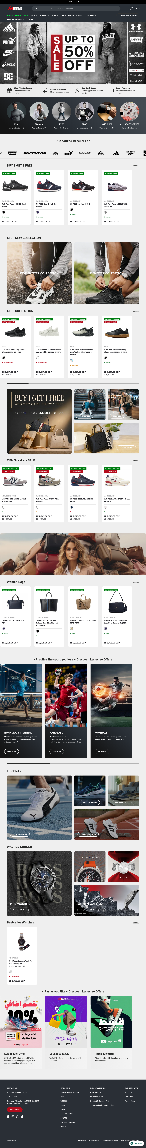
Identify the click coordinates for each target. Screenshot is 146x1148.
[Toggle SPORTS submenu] (95, 15)
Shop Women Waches (88, 910)
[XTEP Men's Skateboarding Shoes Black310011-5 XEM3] (117, 331)
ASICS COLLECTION (90, 802)
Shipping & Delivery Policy (100, 1101)
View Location (15, 1110)
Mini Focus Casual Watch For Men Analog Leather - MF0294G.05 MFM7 (20, 963)
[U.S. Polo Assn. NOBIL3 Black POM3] (15, 185)
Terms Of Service (96, 1097)
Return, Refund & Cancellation (102, 1105)
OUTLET (30, 19)
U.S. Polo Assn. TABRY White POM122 (48, 500)
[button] (138, 8)
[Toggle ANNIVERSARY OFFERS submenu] (27, 15)
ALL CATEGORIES (75, 15)
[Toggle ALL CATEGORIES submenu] (84, 15)
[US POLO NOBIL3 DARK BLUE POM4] (83, 480)
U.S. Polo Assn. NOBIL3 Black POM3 (14, 205)
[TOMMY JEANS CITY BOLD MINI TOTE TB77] (83, 602)
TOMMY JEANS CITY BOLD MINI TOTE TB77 (83, 621)
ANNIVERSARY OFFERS (16, 15)
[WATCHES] (107, 111)
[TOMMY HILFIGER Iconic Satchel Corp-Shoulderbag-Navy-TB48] (49, 602)
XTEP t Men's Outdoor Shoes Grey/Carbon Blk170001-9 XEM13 (81, 352)
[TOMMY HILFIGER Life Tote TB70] (15, 602)
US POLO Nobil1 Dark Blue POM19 (46, 205)
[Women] (39, 111)
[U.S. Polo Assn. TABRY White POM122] (49, 480)
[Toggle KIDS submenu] (57, 15)
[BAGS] (84, 111)
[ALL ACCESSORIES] (129, 111)
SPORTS (90, 15)
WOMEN (43, 15)
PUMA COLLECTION (20, 834)
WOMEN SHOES (84, 416)
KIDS (54, 15)
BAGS (63, 15)
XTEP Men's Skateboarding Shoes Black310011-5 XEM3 (115, 350)
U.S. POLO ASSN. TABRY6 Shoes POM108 (117, 500)
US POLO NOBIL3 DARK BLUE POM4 (81, 500)
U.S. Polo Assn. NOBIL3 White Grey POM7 (116, 205)
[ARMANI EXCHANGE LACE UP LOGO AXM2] (15, 480)
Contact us (129, 1097)
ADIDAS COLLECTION (88, 834)
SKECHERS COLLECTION (123, 802)
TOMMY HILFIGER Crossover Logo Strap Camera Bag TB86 (115, 621)
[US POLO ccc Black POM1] (83, 185)
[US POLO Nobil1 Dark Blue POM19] (49, 185)
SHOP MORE (11, 751)
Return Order (130, 1101)
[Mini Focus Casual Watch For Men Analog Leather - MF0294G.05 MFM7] (22, 942)
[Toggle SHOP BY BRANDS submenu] (23, 19)
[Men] (16, 111)
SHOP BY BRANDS (14, 19)
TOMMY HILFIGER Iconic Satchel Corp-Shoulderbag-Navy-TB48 (47, 623)
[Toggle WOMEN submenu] (48, 15)
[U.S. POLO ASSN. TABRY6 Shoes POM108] (117, 480)
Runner (13, 1140)
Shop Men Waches (19, 910)
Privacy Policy (95, 1092)
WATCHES (107, 124)
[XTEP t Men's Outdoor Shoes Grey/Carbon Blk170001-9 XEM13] (83, 331)
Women (39, 124)
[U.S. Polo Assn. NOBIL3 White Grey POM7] (117, 185)
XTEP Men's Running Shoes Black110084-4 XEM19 (13, 350)
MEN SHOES (117, 416)
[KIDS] (61, 111)
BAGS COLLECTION (126, 448)
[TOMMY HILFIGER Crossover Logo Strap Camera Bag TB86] (117, 602)
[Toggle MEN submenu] (36, 15)
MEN (33, 15)
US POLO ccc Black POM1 (80, 204)
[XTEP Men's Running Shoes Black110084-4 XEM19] (15, 331)
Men (16, 124)
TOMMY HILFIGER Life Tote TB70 (13, 621)
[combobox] (76, 8)
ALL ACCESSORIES (129, 124)
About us (128, 1092)
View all (136, 165)
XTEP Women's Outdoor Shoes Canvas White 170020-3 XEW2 (48, 350)
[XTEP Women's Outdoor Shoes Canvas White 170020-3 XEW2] (49, 331)
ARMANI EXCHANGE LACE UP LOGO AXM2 (14, 500)
